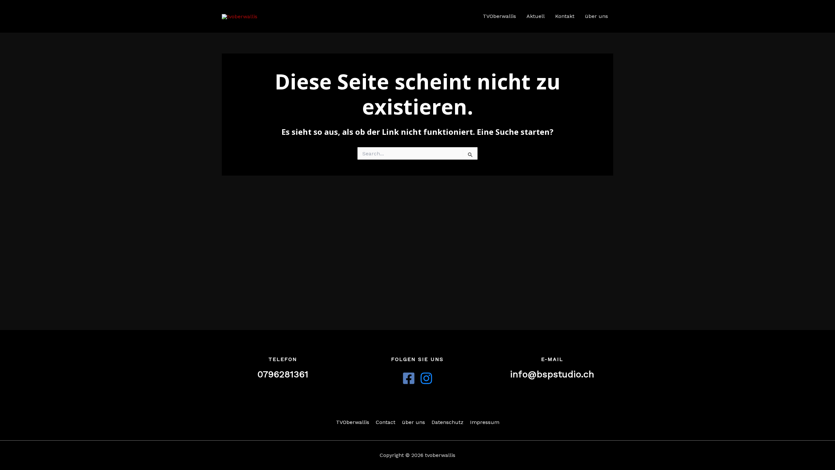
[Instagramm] (426, 378)
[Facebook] (408, 378)
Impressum (484, 422)
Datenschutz (447, 422)
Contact (385, 422)
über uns (596, 16)
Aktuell (535, 16)
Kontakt (564, 16)
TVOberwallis (499, 16)
